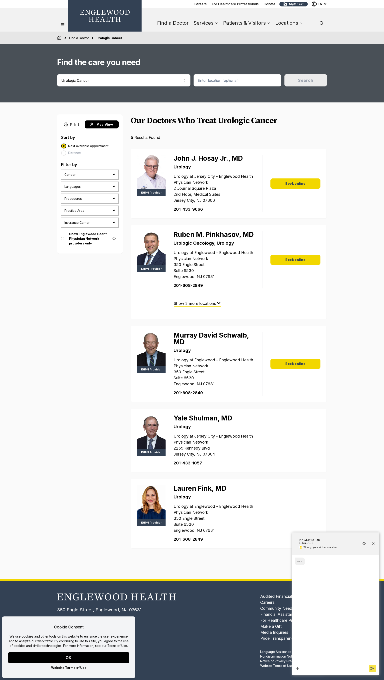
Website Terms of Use (68, 668)
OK (69, 657)
